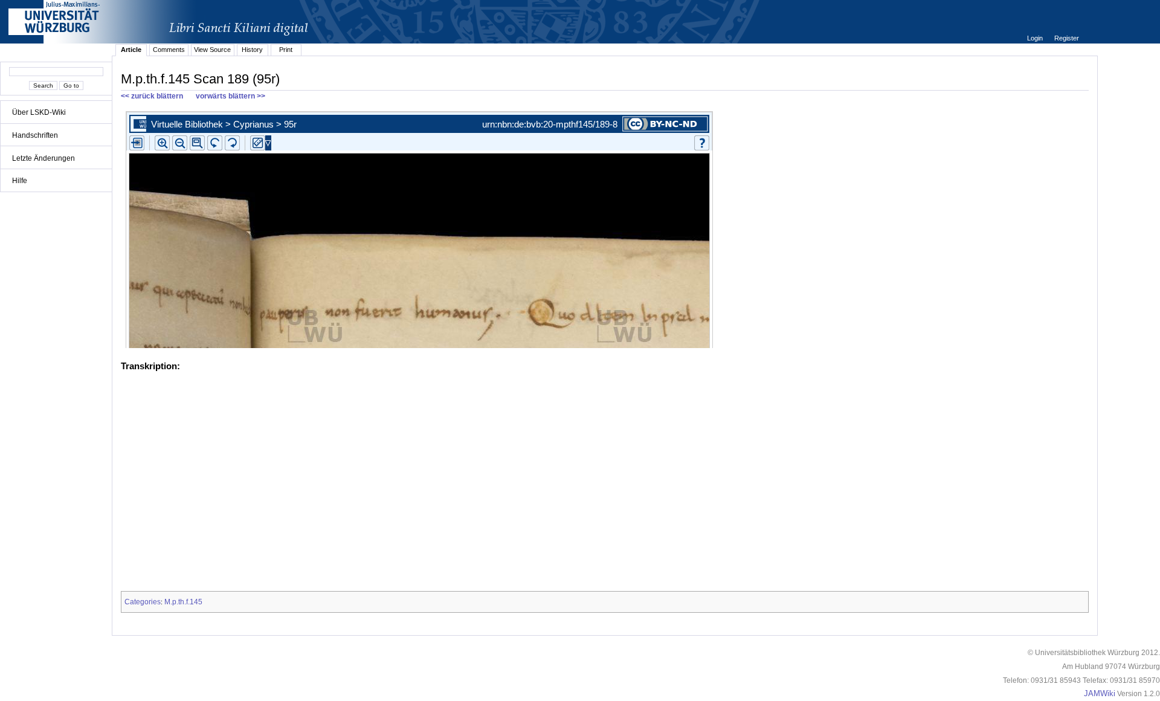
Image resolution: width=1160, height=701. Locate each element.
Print (285, 49)
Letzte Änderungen (43, 158)
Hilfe (19, 180)
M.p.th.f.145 (183, 602)
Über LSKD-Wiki (39, 112)
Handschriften (35, 135)
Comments (169, 49)
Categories (142, 602)
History (252, 49)
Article (131, 49)
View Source (212, 49)
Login (1036, 38)
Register (1066, 38)
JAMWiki (1099, 694)
